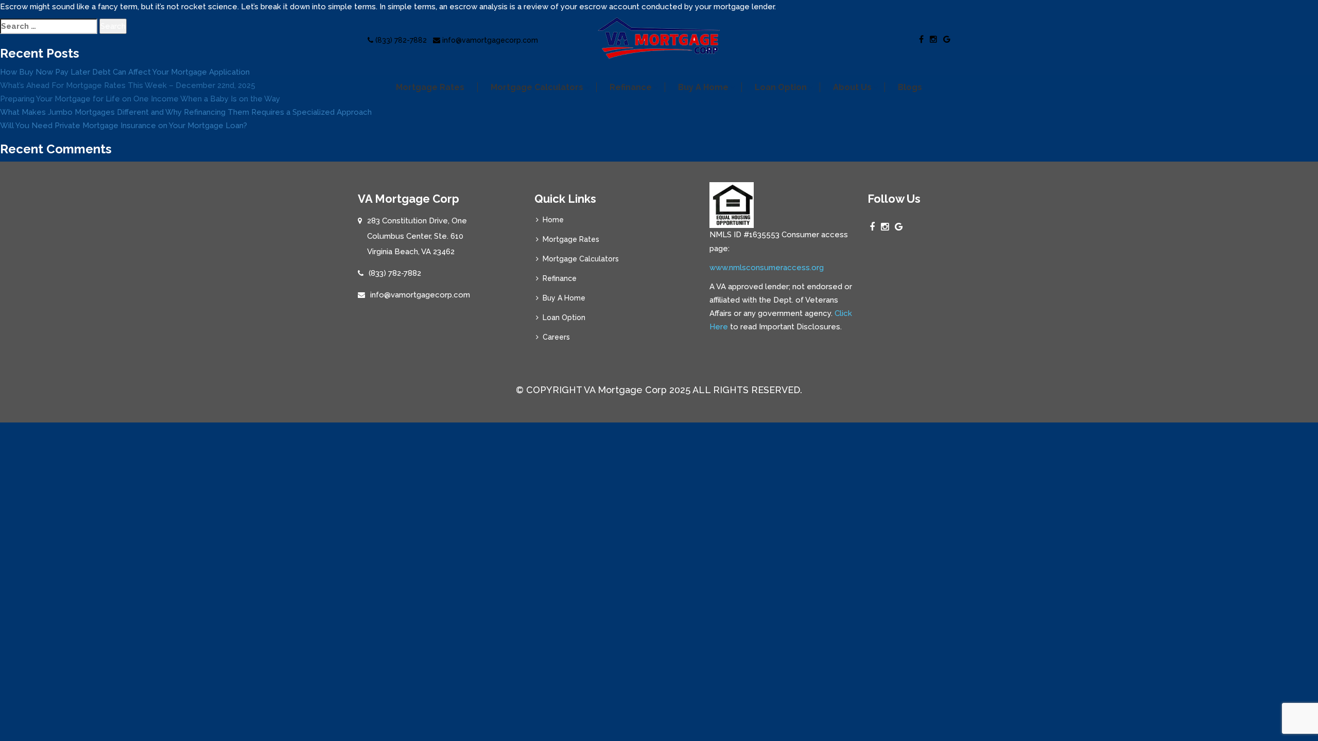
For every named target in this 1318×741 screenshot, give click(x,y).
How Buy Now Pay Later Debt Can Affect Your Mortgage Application (125, 72)
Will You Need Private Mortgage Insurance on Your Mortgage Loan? (123, 125)
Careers (556, 337)
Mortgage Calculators (537, 87)
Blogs (910, 87)
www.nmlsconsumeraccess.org (766, 267)
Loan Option (781, 87)
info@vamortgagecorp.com (489, 40)
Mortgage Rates (430, 87)
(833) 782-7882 (400, 40)
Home (553, 220)
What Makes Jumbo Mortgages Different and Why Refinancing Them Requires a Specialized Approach (186, 112)
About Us (852, 87)
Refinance (631, 87)
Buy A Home (703, 87)
